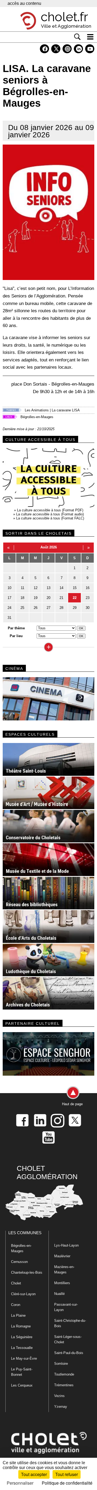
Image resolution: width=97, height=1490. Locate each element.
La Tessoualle (22, 1348)
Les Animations (37, 410)
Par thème (16, 628)
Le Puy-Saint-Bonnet (21, 1372)
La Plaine (18, 1315)
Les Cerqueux (22, 1385)
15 (75, 588)
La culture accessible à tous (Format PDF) (50, 510)
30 (87, 608)
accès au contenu (24, 3)
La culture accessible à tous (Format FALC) (50, 518)
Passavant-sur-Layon (66, 1307)
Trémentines (64, 1385)
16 (87, 588)
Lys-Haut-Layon (66, 1245)
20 (48, 598)
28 (61, 608)
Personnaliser (20, 1483)
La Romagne (21, 1326)
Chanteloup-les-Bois (26, 1272)
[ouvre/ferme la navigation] (90, 37)
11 (22, 588)
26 (35, 608)
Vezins (59, 1396)
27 (48, 608)
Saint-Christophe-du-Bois (70, 1323)
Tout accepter (34, 1474)
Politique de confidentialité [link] (67, 1483)
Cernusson (19, 1262)
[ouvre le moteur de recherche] (77, 37)
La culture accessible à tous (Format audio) (50, 514)
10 (9, 588)
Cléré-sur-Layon (23, 1294)
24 (9, 608)
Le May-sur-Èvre (24, 1358)
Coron (15, 1305)
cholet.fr (64, 17)
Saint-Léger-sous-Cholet (68, 1339)
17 (9, 598)
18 (22, 598)
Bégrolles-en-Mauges (36, 417)
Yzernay (60, 1407)
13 (48, 588)
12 (35, 588)
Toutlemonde (64, 1374)
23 (87, 598)
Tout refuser (66, 1474)
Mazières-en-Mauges (64, 1269)
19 (35, 598)
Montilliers (62, 1283)
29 (75, 608)
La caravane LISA (66, 410)
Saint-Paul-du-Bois (68, 1353)
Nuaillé (59, 1294)
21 (61, 598)
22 (75, 598)
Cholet (16, 1283)
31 (9, 618)
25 (22, 608)
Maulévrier (62, 1256)
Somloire (61, 1364)
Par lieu (16, 636)
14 (61, 588)
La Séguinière (21, 1337)
